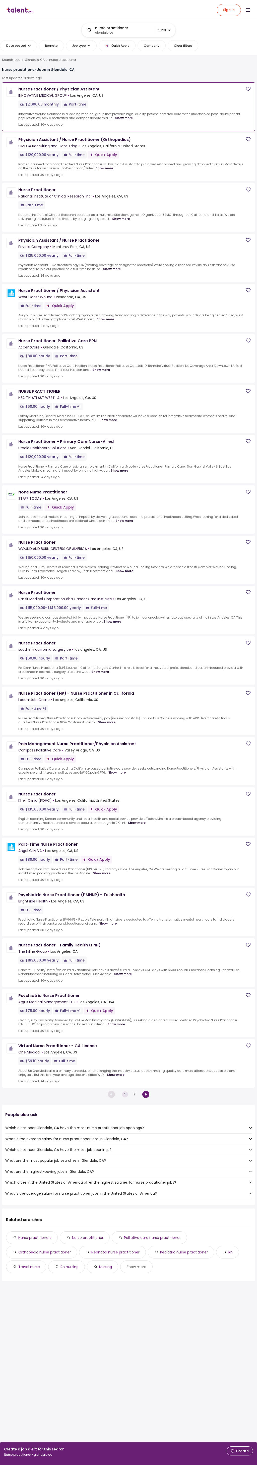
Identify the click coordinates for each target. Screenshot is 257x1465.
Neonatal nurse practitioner (115, 1252)
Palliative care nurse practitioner (152, 1237)
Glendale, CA (35, 59)
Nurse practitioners (34, 1237)
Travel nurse (29, 1266)
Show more (124, 118)
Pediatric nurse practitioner (184, 1252)
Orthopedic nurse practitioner (44, 1252)
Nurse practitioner (87, 1237)
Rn (230, 1252)
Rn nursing (69, 1266)
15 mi (161, 30)
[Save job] (248, 89)
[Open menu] (248, 10)
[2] (145, 1094)
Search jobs (11, 59)
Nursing (105, 1266)
